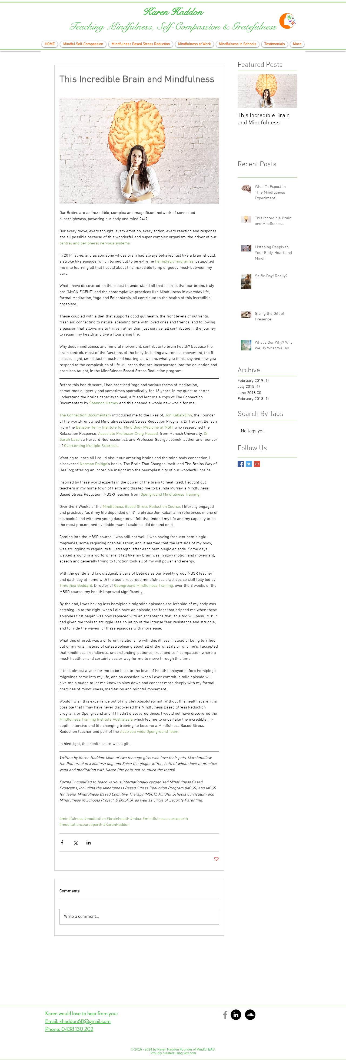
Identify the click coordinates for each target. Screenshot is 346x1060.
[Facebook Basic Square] (241, 464)
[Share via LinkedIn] (88, 842)
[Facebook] (225, 1014)
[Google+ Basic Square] (257, 464)
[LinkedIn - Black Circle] (236, 1014)
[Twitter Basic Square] (249, 464)
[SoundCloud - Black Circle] (250, 1014)
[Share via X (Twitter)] (75, 842)
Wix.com (190, 1053)
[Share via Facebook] (62, 842)
